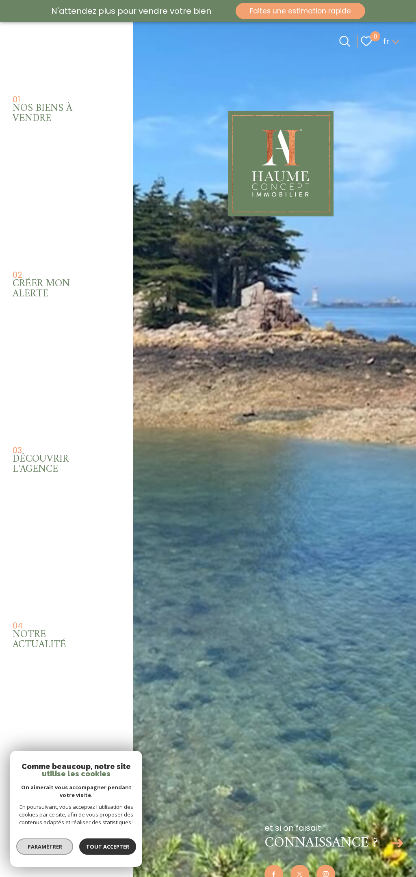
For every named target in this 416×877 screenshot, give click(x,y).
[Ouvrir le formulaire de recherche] (345, 41)
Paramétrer (45, 846)
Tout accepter (107, 846)
